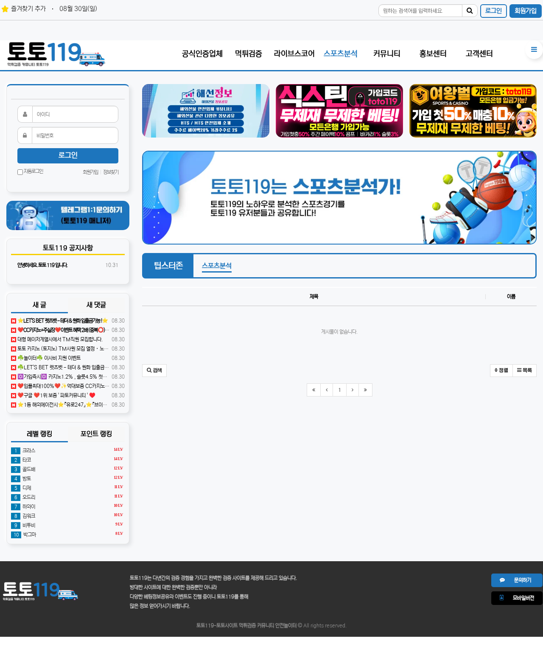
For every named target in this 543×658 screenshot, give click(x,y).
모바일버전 (519, 598)
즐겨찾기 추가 (28, 8)
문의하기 (518, 580)
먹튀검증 (248, 54)
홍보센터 (433, 54)
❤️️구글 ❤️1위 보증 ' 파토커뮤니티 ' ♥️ (55, 395)
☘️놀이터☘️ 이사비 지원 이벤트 (48, 358)
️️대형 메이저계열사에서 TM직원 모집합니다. (59, 339)
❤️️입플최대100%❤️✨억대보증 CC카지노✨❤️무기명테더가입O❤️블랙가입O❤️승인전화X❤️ (113, 386)
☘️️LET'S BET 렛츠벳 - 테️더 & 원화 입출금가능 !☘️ (69, 367)
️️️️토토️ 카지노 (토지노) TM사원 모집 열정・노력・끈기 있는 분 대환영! (84, 348)
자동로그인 (33, 171)
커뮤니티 (386, 54)
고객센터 (479, 54)
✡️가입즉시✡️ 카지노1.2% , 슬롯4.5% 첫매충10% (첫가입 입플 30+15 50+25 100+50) (108, 377)
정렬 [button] (503, 371)
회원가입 (526, 10)
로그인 (493, 10)
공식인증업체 (202, 54)
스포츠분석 (341, 54)
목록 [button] (526, 371)
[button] (154, 370)
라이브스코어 (294, 54)
